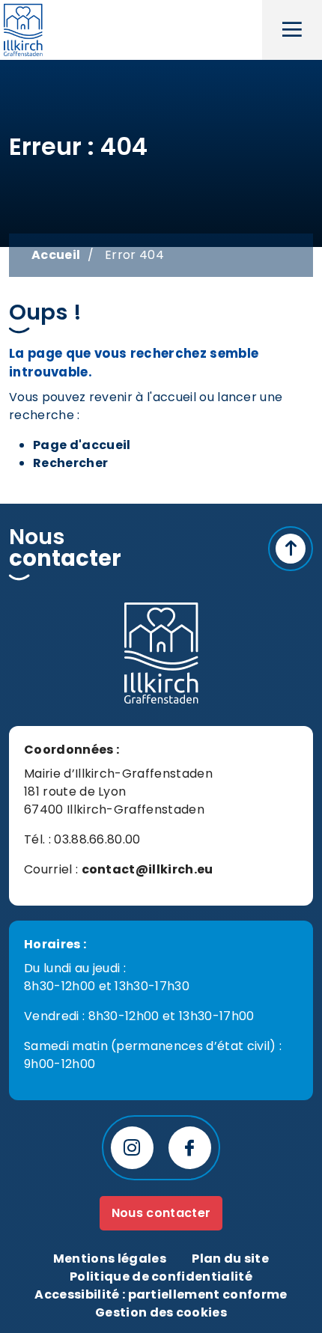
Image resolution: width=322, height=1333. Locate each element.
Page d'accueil (81, 445)
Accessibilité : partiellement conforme (160, 1294)
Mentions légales (109, 1258)
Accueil (55, 254)
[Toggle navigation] (292, 30)
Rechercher (70, 463)
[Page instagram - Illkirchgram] (132, 1147)
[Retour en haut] (290, 548)
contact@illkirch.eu (147, 869)
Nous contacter (161, 1212)
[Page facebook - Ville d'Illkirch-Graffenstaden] (189, 1147)
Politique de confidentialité (161, 1276)
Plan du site (230, 1258)
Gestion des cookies (161, 1312)
